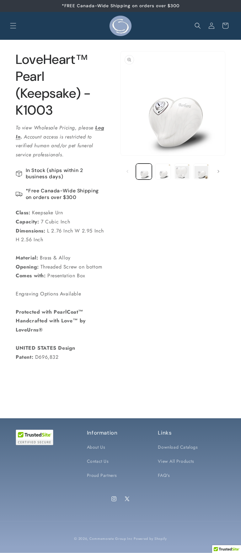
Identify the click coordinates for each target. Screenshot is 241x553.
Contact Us (98, 461)
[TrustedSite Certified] (34, 437)
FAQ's (164, 475)
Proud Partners (102, 475)
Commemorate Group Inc (110, 538)
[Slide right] (218, 171)
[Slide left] (127, 171)
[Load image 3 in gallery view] (182, 172)
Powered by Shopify (150, 538)
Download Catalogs (178, 447)
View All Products (176, 461)
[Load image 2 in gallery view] (163, 172)
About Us (96, 447)
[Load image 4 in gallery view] (201, 172)
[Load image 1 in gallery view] (144, 172)
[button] (13, 26)
